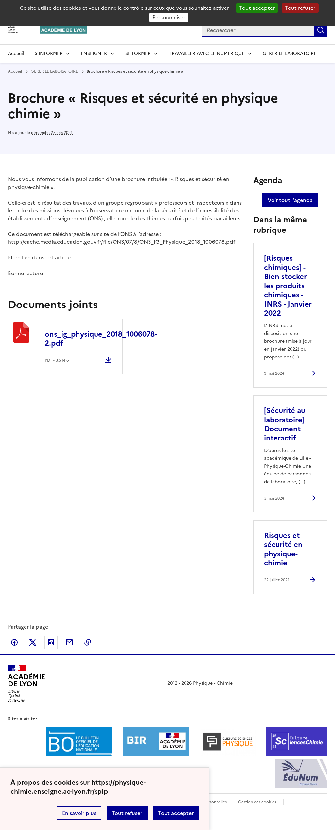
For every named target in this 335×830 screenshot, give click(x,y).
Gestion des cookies (257, 802)
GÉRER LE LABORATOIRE (289, 53)
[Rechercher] (320, 30)
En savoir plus (79, 813)
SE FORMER (137, 53)
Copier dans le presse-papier (87, 642)
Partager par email (69, 642)
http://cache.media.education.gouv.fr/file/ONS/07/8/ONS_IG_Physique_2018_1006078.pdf (121, 242)
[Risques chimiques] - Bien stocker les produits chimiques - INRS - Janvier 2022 (288, 286)
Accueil (16, 53)
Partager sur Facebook (14, 642)
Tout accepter (257, 8)
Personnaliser (168, 17)
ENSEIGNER (94, 53)
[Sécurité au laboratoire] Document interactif (284, 424)
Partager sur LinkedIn (51, 642)
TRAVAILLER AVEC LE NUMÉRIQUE (206, 53)
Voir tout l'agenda (290, 200)
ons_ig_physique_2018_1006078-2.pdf (101, 339)
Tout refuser (300, 8)
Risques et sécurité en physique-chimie (283, 549)
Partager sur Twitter (32, 642)
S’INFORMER (48, 53)
